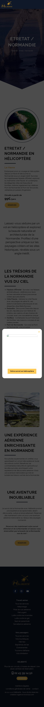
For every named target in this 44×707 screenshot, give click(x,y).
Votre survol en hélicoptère (22, 371)
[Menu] (40, 4)
